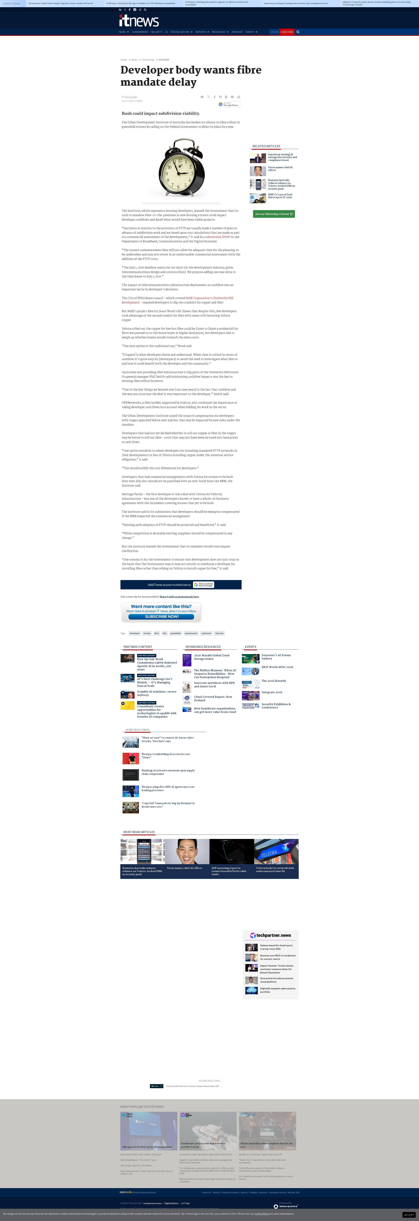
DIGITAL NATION (180, 31)
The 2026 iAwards (274, 681)
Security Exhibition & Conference (276, 706)
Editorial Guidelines (230, 1192)
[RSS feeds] (145, 9)
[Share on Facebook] (215, 97)
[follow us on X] (125, 9)
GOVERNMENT (140, 31)
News (134, 60)
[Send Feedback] (226, 97)
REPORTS (201, 31)
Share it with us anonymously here (179, 596)
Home (123, 60)
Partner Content (138, 646)
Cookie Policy (261, 1214)
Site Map (291, 1192)
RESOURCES (218, 31)
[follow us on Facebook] (130, 9)
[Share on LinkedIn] (221, 97)
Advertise (263, 1192)
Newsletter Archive (277, 1192)
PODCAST (237, 31)
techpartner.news (152, 1203)
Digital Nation (171, 1203)
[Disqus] (179, 925)
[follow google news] (135, 9)
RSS (297, 1192)
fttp (164, 633)
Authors (244, 1192)
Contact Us (206, 1192)
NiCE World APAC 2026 (277, 667)
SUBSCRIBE (287, 31)
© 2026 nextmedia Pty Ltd (144, 1192)
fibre (157, 633)
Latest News (11, 3)
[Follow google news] (228, 104)
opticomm (206, 633)
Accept (409, 1214)
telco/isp (219, 633)
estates (147, 633)
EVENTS (250, 31)
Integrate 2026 (272, 693)
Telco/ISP (164, 60)
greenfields (175, 633)
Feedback (253, 1192)
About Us (217, 1192)
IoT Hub (185, 1203)
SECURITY (156, 31)
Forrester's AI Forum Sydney (276, 657)
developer (135, 633)
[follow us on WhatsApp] (140, 9)
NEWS (122, 31)
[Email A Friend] (232, 97)
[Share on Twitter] (209, 97)
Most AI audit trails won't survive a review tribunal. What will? (192, 1086)
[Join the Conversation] (202, 97)
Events (250, 646)
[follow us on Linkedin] (120, 9)
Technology (148, 60)
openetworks (191, 633)
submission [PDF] (217, 237)
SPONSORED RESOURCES (203, 646)
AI (166, 31)
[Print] (238, 97)
